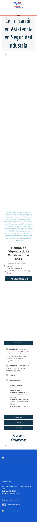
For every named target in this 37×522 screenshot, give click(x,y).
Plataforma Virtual (14, 504)
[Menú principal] (19, 13)
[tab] (18, 343)
